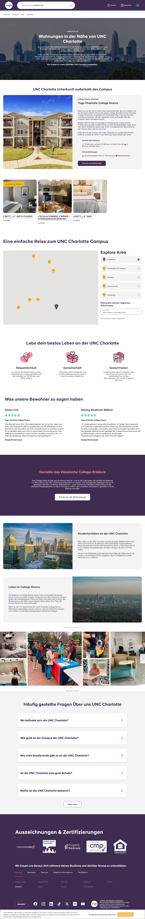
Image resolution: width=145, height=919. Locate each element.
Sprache (18, 872)
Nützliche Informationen (63, 872)
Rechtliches (83, 872)
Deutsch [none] (18, 887)
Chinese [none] (64, 882)
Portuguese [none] (88, 887)
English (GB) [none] (20, 882)
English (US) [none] (43, 882)
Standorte (31, 872)
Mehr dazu (72, 804)
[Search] (70, 5)
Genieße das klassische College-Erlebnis (72, 472)
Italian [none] (40, 887)
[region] (72, 914)
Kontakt (21, 904)
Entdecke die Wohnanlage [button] (72, 497)
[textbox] (121, 311)
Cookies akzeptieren (125, 914)
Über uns (44, 872)
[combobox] (121, 312)
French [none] (64, 887)
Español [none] (87, 882)
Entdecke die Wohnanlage (92, 163)
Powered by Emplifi (73, 691)
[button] (56, 307)
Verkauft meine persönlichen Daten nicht (102, 914)
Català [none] (109, 882)
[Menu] (138, 5)
